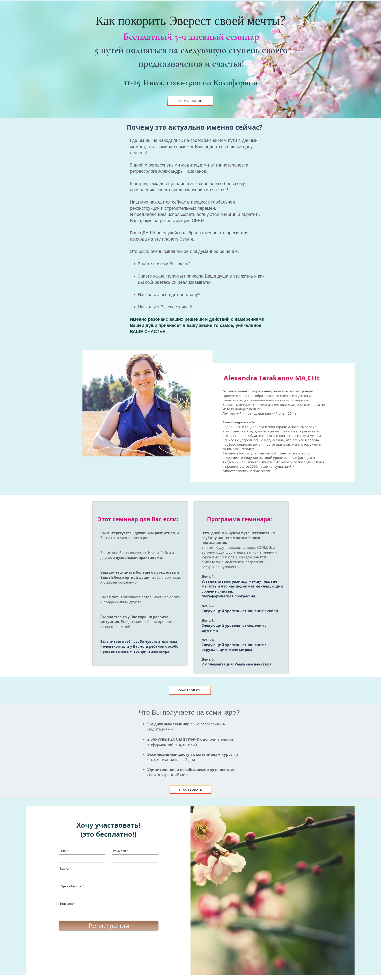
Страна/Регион (70, 886)
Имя (63, 850)
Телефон (67, 903)
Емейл (64, 868)
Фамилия (119, 850)
